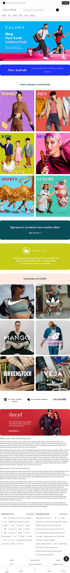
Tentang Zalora (35, 560)
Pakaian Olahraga (49, 540)
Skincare (48, 518)
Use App (65, 3)
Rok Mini (39, 536)
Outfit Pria (51, 525)
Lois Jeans (5, 543)
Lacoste (20, 525)
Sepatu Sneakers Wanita (44, 543)
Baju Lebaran (40, 521)
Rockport (27, 532)
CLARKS (5, 525)
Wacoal (20, 532)
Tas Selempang (41, 554)
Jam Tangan (40, 532)
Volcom (12, 540)
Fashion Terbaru (41, 525)
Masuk (58, 560)
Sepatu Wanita (49, 532)
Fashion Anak (50, 521)
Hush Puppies (6, 536)
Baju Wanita (63, 543)
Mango (13, 543)
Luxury (26, 15)
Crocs (5, 540)
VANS (20, 529)
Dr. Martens (28, 518)
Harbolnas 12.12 (60, 532)
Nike (5, 529)
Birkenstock (13, 521)
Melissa (27, 525)
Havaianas (13, 518)
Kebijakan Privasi (58, 564)
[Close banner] (2, 3)
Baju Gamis (40, 547)
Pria (9, 15)
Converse (12, 532)
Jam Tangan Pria (50, 529)
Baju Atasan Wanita (61, 521)
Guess (5, 518)
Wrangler (20, 518)
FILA (15, 536)
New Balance (29, 540)
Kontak (12, 560)
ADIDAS (29, 536)
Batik (62, 518)
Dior (12, 525)
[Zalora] (9, 10)
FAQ (11, 564)
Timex (5, 532)
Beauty (32, 15)
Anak (20, 15)
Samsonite (20, 540)
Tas (55, 518)
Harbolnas (58, 525)
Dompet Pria (40, 529)
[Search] (57, 9)
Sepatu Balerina (57, 551)
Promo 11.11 (60, 529)
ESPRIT (22, 536)
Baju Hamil (50, 554)
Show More (63, 514)
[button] (35, 3)
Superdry (12, 529)
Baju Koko (61, 536)
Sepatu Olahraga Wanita (44, 551)
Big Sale (39, 540)
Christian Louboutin (24, 521)
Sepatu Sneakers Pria (50, 536)
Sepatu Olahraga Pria (51, 547)
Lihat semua (30, 514)
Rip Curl (20, 543)
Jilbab (55, 543)
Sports (15, 15)
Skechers (27, 529)
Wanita (4, 15)
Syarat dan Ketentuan (35, 564)
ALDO (5, 521)
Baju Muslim (39, 518)
